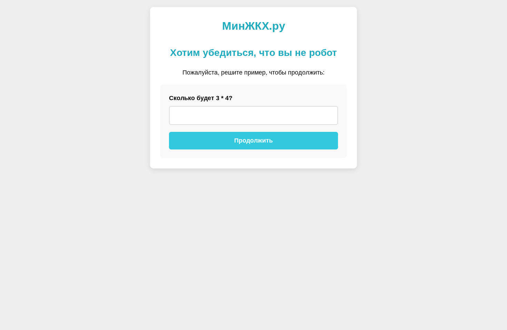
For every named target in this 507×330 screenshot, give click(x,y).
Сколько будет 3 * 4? (200, 98)
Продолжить (253, 140)
